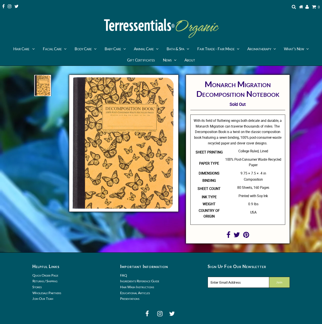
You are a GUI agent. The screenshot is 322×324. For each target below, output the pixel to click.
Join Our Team (42, 298)
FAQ (123, 275)
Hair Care (21, 48)
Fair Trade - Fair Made (216, 48)
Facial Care (52, 48)
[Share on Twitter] (237, 236)
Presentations (129, 298)
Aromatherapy (259, 48)
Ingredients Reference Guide (139, 281)
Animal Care (144, 48)
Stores (37, 287)
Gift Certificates (141, 60)
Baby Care (112, 48)
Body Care (83, 48)
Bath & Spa (175, 48)
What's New (294, 48)
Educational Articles (135, 293)
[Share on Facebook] (228, 236)
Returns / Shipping (45, 281)
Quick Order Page (45, 275)
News (167, 60)
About (189, 60)
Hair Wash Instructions (137, 287)
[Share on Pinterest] (246, 236)
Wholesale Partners (46, 293)
